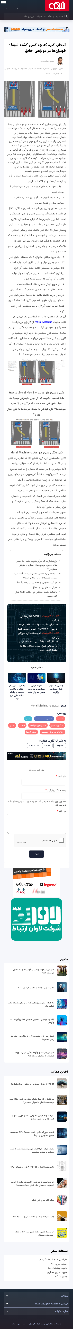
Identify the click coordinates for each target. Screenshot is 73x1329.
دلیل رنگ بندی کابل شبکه (43, 1200)
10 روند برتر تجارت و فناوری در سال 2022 (36, 987)
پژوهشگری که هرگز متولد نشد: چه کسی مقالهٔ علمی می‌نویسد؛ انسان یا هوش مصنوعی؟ (36, 565)
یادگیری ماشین (57, 725)
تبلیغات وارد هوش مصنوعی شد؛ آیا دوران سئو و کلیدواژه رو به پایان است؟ (35, 576)
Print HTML (34, 745)
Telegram (59, 745)
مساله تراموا (31, 732)
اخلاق (12, 725)
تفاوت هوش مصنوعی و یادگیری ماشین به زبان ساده (36, 689)
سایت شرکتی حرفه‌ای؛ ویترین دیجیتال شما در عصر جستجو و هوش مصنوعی (32, 1150)
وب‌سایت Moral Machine (45, 706)
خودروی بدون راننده (44, 718)
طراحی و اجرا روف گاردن (53, 1260)
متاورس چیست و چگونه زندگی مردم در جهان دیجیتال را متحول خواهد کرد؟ (34, 1054)
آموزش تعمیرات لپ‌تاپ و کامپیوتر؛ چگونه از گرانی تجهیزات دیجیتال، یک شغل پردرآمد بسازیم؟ (32, 1183)
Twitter (47, 745)
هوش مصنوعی (26, 68)
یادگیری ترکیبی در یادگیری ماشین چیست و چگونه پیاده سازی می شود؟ (17, 692)
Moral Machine (43, 322)
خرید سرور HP (59, 1264)
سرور (18, 1323)
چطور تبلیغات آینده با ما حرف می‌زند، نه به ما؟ (33, 1216)
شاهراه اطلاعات (42, 68)
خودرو (7, 68)
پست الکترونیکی (55, 790)
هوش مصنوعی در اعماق (45, 587)
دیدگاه (61, 811)
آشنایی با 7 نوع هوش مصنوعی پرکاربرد (56, 689)
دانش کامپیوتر (57, 68)
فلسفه (22, 725)
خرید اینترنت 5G (57, 1268)
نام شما (61, 776)
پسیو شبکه (61, 1276)
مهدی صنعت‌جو (47, 61)
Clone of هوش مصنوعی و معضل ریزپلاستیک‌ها (32, 1084)
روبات (14, 68)
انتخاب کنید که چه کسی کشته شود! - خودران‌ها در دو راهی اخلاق (37, 48)
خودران (60, 718)
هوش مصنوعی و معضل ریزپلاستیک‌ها (37, 582)
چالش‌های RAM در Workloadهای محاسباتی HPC (32, 1167)
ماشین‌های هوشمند (38, 725)
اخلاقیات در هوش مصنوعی (52, 732)
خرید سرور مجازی (57, 1272)
